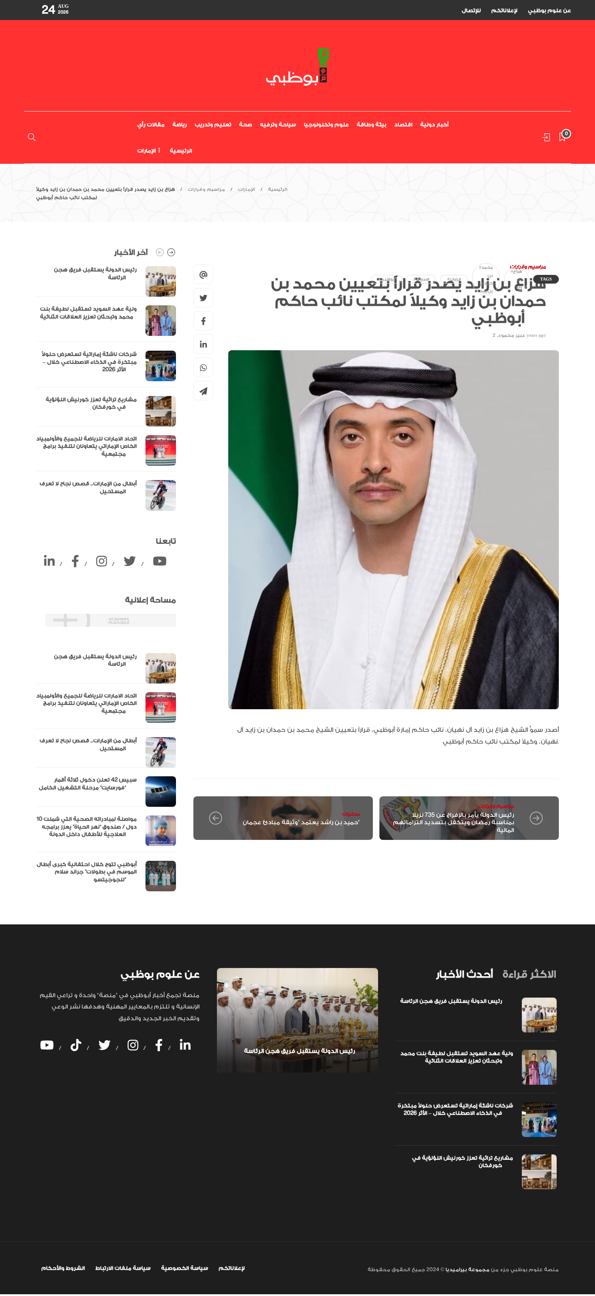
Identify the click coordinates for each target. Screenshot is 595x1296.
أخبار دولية (434, 125)
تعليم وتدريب (213, 125)
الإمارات (146, 151)
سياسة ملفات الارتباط (123, 1268)
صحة (245, 125)
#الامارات (421, 279)
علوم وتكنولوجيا (326, 125)
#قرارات (454, 279)
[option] (106, 388)
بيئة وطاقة (371, 125)
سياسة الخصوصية (184, 1268)
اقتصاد (403, 125)
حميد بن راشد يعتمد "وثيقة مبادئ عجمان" (301, 822)
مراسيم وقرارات (206, 189)
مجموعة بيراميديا (467, 1269)
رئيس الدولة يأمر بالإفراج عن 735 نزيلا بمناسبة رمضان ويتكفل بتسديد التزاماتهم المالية (453, 822)
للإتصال (471, 10)
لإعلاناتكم (504, 10)
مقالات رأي (151, 125)
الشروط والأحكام (63, 1268)
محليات (351, 814)
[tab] (464, 974)
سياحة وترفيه (278, 125)
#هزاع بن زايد (516, 279)
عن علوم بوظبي (549, 10)
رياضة (179, 125)
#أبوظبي (386, 279)
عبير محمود (511, 335)
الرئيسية (181, 151)
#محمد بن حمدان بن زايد (486, 279)
